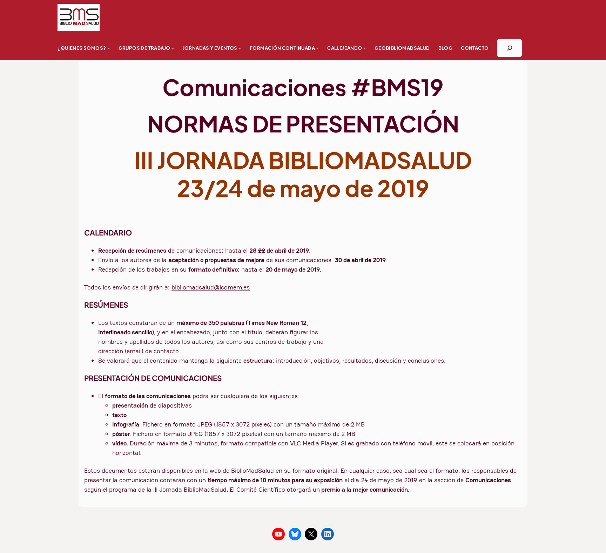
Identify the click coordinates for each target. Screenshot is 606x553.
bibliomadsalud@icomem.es (210, 287)
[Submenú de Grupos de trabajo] (172, 48)
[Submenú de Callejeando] (364, 48)
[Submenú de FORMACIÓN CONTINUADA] (317, 48)
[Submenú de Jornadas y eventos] (239, 48)
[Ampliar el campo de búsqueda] (509, 47)
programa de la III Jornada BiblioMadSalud (168, 489)
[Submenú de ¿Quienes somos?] (108, 48)
